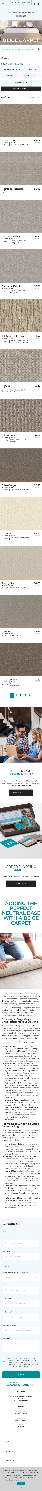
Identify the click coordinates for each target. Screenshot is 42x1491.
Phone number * (8, 1285)
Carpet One (5, 24)
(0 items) (38, 4)
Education (9, 1460)
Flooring (16, 24)
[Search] (39, 49)
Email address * (7, 1298)
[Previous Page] (8, 695)
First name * (6, 1238)
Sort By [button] (33, 97)
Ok (21, 1483)
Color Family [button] (29, 76)
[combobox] (19, 49)
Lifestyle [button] (9, 76)
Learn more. (14, 1480)
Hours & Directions (21, 1400)
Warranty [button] (19, 82)
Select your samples (19, 884)
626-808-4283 (21, 16)
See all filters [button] (19, 89)
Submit (21, 1374)
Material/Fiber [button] (10, 69)
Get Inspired (10, 1451)
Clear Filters (19, 64)
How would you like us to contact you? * (16, 1272)
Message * (6, 1338)
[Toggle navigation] (3, 4)
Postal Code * (7, 1312)
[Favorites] (34, 4)
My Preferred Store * (9, 1325)
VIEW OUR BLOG (19, 793)
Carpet (24, 24)
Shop (6, 1442)
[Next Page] (34, 695)
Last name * (6, 1251)
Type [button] (31, 69)
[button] (31, 4)
